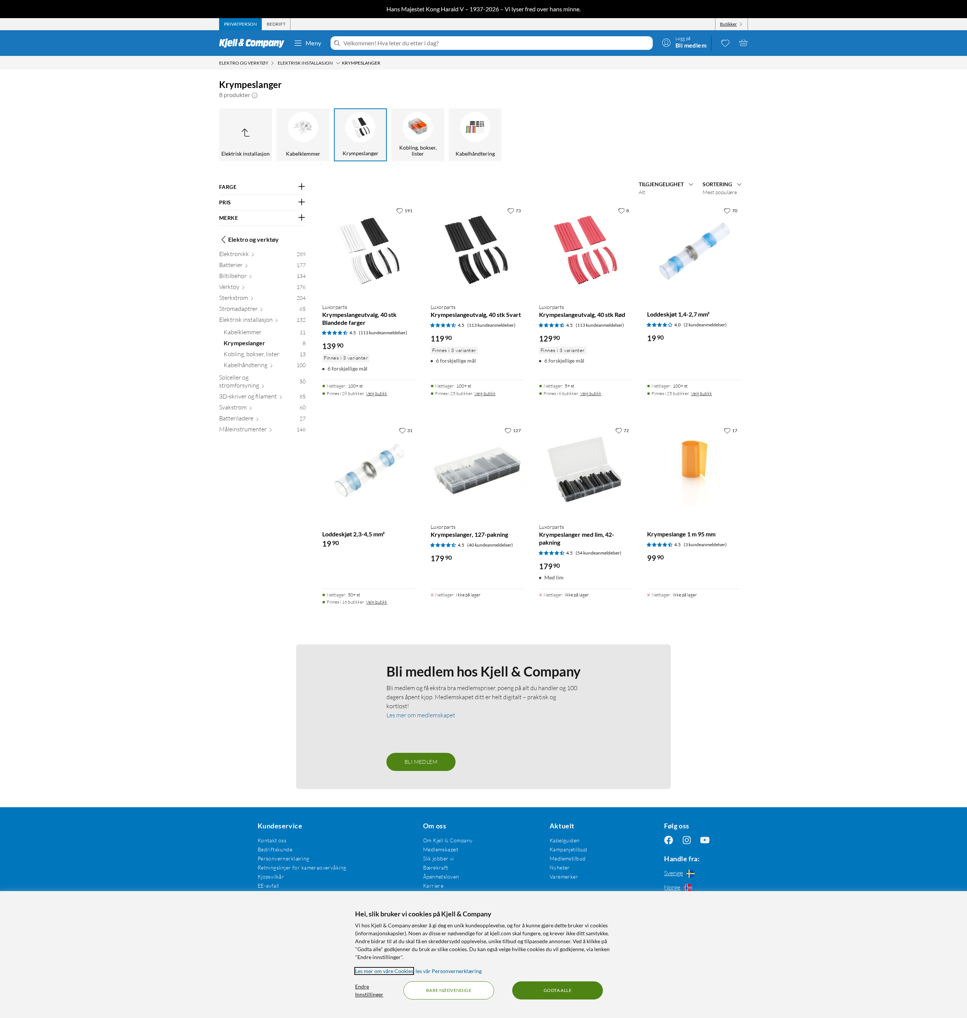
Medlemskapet (440, 849)
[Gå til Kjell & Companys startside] (254, 43)
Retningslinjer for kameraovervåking (302, 867)
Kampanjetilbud (568, 849)
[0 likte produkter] (725, 43)
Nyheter (560, 867)
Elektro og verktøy (253, 239)
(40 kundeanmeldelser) (490, 545)
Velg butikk (376, 393)
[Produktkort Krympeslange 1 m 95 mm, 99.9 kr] (693, 470)
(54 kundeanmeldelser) (598, 553)
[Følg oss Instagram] (686, 840)
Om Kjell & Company (448, 840)
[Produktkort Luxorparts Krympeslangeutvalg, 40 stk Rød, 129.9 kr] (585, 250)
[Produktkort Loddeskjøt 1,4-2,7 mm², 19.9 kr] (693, 250)
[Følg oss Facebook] (668, 840)
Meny (313, 42)
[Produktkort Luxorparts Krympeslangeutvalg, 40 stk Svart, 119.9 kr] (477, 250)
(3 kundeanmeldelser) (705, 544)
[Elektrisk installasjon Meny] (338, 63)
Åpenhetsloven (441, 876)
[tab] (240, 24)
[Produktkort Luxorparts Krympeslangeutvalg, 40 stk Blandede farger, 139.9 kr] (369, 250)
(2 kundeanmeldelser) (705, 324)
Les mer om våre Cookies (384, 971)
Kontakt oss (272, 840)
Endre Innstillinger (369, 990)
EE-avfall (268, 885)
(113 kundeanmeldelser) (383, 332)
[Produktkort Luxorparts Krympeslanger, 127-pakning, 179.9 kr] (477, 470)
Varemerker (564, 876)
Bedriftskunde (275, 849)
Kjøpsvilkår (271, 876)
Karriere (433, 885)
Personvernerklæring (283, 858)
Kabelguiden (565, 840)
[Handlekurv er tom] (743, 43)
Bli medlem (421, 761)
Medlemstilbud (567, 858)
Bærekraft (435, 867)
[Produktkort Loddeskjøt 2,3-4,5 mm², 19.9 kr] (369, 470)
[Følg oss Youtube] (704, 840)
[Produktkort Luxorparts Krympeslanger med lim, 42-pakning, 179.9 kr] (585, 470)
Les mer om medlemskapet (420, 715)
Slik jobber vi (438, 858)
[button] (254, 94)
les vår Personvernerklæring (449, 971)
